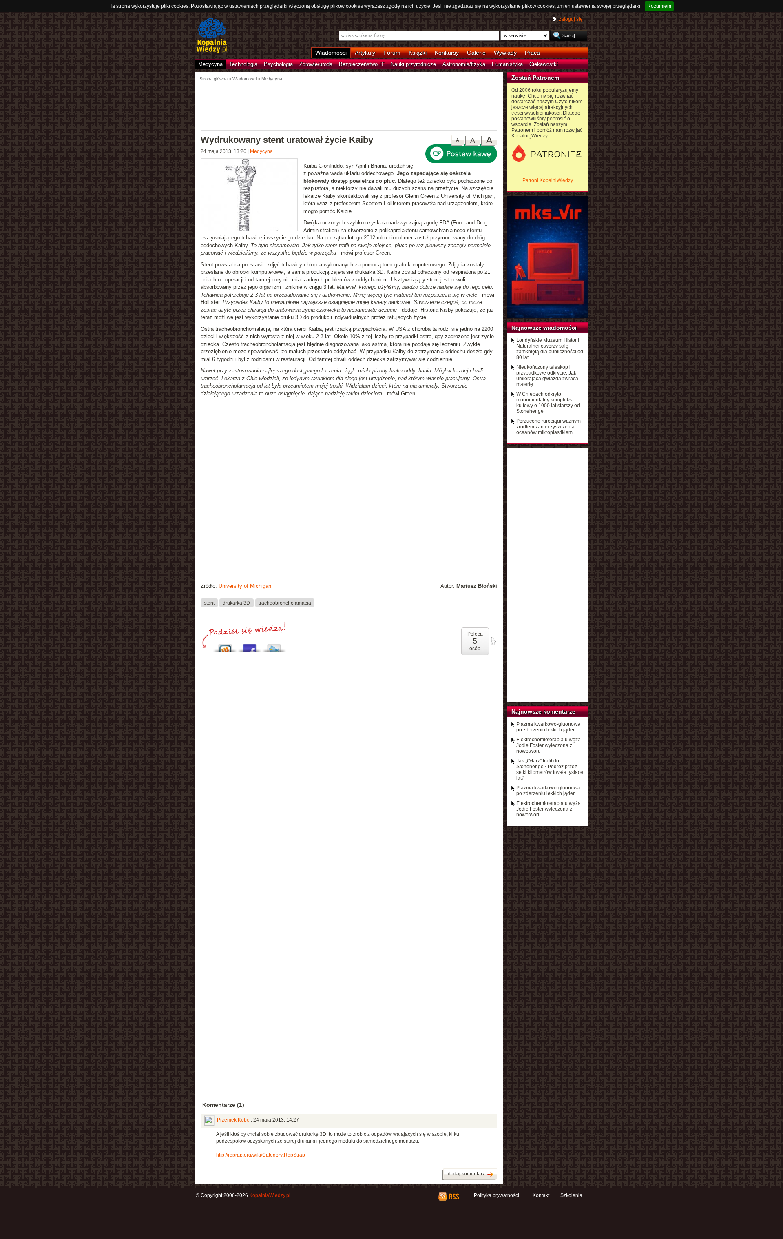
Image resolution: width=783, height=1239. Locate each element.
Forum (391, 52)
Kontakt (541, 1195)
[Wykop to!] (225, 646)
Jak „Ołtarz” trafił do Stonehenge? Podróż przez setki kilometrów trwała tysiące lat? (549, 769)
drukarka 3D (236, 603)
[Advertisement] (349, 106)
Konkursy (447, 52)
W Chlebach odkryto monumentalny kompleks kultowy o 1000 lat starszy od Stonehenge (548, 402)
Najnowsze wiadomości (544, 327)
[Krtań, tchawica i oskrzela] (252, 195)
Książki (418, 52)
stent (209, 603)
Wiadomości (331, 52)
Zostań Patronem (535, 77)
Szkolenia (571, 1195)
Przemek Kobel (234, 1120)
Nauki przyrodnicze (413, 64)
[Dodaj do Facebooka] (249, 646)
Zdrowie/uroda (315, 64)
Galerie (476, 52)
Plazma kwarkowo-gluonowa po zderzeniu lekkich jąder (548, 727)
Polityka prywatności (496, 1195)
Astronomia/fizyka (463, 64)
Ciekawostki (543, 64)
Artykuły (365, 52)
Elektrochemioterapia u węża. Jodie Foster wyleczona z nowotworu (549, 745)
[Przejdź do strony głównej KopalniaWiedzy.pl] (212, 35)
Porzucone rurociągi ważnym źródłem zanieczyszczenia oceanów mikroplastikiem (548, 426)
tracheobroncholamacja (285, 603)
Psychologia (278, 64)
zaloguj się (571, 19)
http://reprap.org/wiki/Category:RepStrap (260, 1155)
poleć (493, 641)
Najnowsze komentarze (543, 711)
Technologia (243, 64)
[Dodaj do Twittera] (274, 646)
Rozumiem (659, 6)
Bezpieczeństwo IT (361, 64)
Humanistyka (507, 64)
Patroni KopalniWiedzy (547, 180)
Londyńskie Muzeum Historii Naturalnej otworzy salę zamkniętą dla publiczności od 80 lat (549, 348)
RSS (453, 1196)
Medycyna (210, 64)
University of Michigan (245, 586)
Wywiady (505, 52)
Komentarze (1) (223, 1105)
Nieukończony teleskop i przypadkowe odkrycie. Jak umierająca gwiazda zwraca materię (547, 375)
